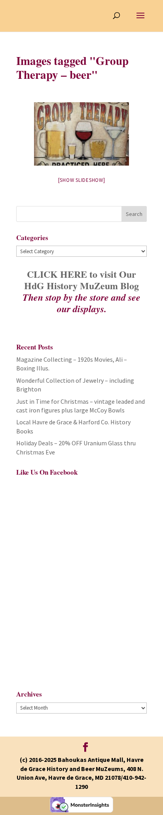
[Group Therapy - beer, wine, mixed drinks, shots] (81, 134)
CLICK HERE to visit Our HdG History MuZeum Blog (81, 279)
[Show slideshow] (81, 180)
